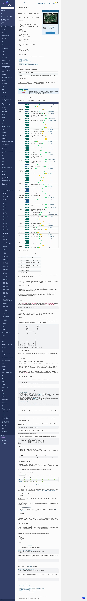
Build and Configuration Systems (6, 16)
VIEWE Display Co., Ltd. (6, 417)
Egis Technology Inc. (5, 103)
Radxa (3, 350)
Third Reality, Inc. (5, 399)
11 (38, 232)
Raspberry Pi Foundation (6, 353)
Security (2, 22)
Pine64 (3, 341)
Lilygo (3, 161)
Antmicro (3, 49)
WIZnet (3, 429)
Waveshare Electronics (5, 420)
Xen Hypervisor (4, 431)
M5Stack (3, 169)
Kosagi (3, 158)
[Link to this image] (53, 24)
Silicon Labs (4, 381)
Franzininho (4, 127)
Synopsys (3, 384)
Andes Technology (5, 48)
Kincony (3, 157)
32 (43, 131)
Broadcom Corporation (6, 73)
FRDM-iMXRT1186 (5, 197)
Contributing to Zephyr (5, 19)
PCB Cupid (3, 335)
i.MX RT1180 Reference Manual (25, 61)
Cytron (3, 89)
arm (49, 29)
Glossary (2, 444)
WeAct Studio (4, 425)
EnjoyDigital (4, 114)
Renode (3, 359)
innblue (3, 145)
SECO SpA (3, 369)
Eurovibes (3, 117)
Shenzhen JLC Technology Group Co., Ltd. (7, 152)
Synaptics (3, 393)
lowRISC (3, 164)
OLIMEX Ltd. (4, 326)
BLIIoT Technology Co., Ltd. (6, 70)
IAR (2, 142)
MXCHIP (3, 183)
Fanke (3, 120)
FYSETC (3, 129)
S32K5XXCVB (4, 314)
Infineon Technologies (5, 144)
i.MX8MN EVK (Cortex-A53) (7, 243)
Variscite (3, 412)
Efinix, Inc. (3, 101)
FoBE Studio (4, 124)
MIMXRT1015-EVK (5, 280)
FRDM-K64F (4, 203)
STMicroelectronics (5, 388)
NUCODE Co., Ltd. (5, 189)
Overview (4, 296)
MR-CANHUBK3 (5, 307)
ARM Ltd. (3, 52)
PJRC (2, 342)
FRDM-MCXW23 (5, 235)
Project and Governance (5, 20)
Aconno (3, 31)
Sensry (3, 374)
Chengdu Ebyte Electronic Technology (6, 100)
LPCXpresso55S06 (5, 265)
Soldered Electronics (5, 385)
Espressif (3, 115)
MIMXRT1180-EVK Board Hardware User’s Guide (28, 64)
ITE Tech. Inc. (4, 148)
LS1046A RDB (5, 272)
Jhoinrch (3, 150)
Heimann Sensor (4, 138)
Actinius (3, 34)
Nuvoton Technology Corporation (7, 190)
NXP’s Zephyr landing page (24, 590)
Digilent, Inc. (4, 92)
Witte (3, 428)
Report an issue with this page (49, 3)
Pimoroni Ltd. (4, 339)
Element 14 (4, 107)
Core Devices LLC (5, 83)
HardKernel (4, 136)
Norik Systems (4, 187)
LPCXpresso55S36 (5, 269)
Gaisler (3, 130)
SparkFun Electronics (5, 387)
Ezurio (3, 118)
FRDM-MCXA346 (5, 222)
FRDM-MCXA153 (5, 215)
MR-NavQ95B (5, 309)
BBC (2, 61)
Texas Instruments (5, 400)
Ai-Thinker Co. (4, 40)
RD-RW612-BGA (5, 310)
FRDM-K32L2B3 (5, 202)
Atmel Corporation (5, 58)
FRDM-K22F (4, 200)
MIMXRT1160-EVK (5, 292)
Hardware (4, 297)
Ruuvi (3, 365)
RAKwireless (4, 351)
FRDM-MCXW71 (5, 237)
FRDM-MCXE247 (5, 227)
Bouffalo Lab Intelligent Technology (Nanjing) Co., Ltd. (7, 67)
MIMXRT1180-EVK (5, 295)
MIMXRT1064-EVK (5, 290)
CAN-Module (4, 76)
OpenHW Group (4, 327)
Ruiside (3, 363)
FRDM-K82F (4, 205)
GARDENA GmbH (5, 132)
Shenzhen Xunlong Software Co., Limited (7, 433)
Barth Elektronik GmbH (6, 60)
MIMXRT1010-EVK (5, 279)
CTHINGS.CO (4, 86)
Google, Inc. (4, 135)
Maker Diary (4, 174)
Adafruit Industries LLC (6, 35)
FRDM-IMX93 (5, 195)
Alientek (3, 41)
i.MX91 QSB (4, 249)
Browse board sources (51, 33)
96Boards (3, 29)
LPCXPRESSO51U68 (5, 260)
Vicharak (3, 415)
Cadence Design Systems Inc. (7, 77)
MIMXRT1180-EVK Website (24, 63)
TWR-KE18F (4, 317)
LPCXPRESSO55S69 (5, 270)
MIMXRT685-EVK (5, 304)
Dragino (3, 97)
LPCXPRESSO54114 (5, 262)
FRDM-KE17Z (4, 209)
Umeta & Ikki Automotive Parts (7, 409)
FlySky (3, 123)
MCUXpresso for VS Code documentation (27, 588)
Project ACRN (4, 32)
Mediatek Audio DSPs (5, 177)
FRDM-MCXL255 (5, 230)
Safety (2, 23)
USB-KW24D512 (5, 322)
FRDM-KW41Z (5, 213)
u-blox (3, 406)
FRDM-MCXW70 (5, 236)
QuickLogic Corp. (5, 348)
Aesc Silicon (4, 38)
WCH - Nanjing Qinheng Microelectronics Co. (6, 422)
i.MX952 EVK (4, 253)
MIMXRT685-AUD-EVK (6, 303)
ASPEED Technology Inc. (6, 55)
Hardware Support (4, 17)
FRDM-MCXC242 (5, 225)
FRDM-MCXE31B (5, 229)
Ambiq (3, 44)
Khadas (3, 155)
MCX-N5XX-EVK (5, 273)
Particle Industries (5, 333)
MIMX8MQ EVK (5, 246)
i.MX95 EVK (4, 255)
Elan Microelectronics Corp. (6, 104)
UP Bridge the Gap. (5, 411)
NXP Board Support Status (24, 585)
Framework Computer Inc (6, 126)
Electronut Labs (4, 106)
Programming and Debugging (7, 300)
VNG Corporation (5, 418)
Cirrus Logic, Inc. (5, 80)
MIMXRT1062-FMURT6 (6, 289)
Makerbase (4, 172)
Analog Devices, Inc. (5, 37)
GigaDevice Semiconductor (6, 133)
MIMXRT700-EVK (5, 306)
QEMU (3, 345)
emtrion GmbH (4, 111)
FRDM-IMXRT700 (5, 199)
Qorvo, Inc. (4, 347)
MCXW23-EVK (5, 276)
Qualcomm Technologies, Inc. (7, 344)
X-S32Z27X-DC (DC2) (6, 316)
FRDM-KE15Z (4, 206)
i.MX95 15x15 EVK (5, 256)
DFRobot (3, 90)
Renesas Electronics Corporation (7, 357)
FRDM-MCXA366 (5, 223)
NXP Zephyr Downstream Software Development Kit (29, 586)
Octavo (3, 324)
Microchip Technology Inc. (6, 178)
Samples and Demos (4, 25)
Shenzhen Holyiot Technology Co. (7, 141)
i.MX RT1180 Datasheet (23, 60)
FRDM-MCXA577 (5, 219)
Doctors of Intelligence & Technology (6, 94)
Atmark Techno (4, 57)
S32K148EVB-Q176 (5, 313)
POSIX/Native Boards (5, 184)
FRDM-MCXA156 (5, 216)
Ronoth (3, 362)
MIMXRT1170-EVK (5, 293)
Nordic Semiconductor (5, 186)
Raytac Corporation (5, 354)
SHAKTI (3, 375)
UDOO (3, 408)
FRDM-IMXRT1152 (5, 196)
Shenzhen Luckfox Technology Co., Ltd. (7, 168)
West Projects (3, 443)
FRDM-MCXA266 (5, 220)
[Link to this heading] (27, 78)
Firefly (3, 121)
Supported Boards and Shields (6, 26)
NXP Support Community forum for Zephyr (27, 592)
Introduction (3, 10)
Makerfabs (3, 175)
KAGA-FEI (3, 154)
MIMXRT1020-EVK (5, 282)
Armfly (3, 54)
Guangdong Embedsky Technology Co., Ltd (6, 110)
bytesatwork (4, 74)
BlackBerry (3, 68)
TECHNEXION (4, 396)
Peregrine (3, 336)
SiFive (3, 378)
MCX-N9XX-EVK (5, 275)
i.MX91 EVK (4, 247)
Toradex (3, 402)
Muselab (3, 181)
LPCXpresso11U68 (5, 259)
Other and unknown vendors (7, 330)
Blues (3, 71)
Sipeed (3, 382)
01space (3, 28)
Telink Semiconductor (5, 397)
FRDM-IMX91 (5, 193)
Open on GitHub (38, 3)
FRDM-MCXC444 (5, 226)
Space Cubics (4, 366)
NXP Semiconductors (5, 192)
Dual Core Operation (6, 299)
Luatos (3, 165)
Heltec (3, 139)
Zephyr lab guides (40, 588)
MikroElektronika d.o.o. (6, 180)
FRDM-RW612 (5, 240)
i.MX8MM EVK (5, 242)
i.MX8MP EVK (5, 245)
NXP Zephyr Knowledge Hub (24, 589)
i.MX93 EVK (4, 250)
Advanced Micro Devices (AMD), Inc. (7, 46)
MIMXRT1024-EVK (5, 283)
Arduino (3, 51)
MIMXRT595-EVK (5, 302)
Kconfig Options (4, 440)
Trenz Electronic (4, 403)
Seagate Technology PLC (6, 368)
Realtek (3, 356)
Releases (2, 435)
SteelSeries (3, 391)
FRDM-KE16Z (4, 207)
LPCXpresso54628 (5, 263)
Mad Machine (4, 171)
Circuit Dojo (4, 79)
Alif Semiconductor (5, 43)
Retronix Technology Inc (6, 360)
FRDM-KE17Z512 (5, 210)
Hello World (30, 545)
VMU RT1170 (4, 323)
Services (2, 14)
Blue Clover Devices (5, 63)
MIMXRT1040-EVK (5, 285)
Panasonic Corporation (6, 332)
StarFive (3, 390)
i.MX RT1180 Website (23, 59)
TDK (2, 394)
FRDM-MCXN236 (5, 232)
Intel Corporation (5, 147)
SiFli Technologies (5, 379)
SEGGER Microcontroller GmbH (7, 372)
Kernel (2, 13)
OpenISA (3, 329)
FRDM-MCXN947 (5, 233)
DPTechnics (4, 96)
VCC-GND (3, 414)
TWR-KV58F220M (5, 319)
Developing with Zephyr (5, 11)
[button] (13, 8)
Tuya (2, 405)
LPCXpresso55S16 (5, 266)
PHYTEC (3, 338)
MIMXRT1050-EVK (5, 286)
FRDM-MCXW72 (5, 239)
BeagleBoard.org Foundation (7, 64)
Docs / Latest (20, 2)
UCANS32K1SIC (5, 320)
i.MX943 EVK (4, 252)
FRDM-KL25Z (4, 212)
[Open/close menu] (0, 26)
